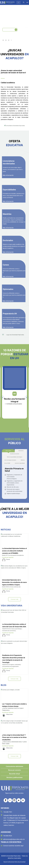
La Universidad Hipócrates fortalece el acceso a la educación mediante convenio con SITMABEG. (14, 551)
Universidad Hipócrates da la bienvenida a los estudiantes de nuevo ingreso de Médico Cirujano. (14, 582)
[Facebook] (6, 800)
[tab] (3, 40)
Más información (8, 175)
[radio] (23, 800)
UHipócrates (9, 714)
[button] (23, 2)
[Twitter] (10, 800)
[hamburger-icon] (18, 2)
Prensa (8, 559)
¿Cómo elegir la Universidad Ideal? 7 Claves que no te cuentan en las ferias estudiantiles (14, 737)
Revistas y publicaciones (14, 777)
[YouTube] (19, 800)
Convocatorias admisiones (14, 766)
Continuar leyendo (8, 557)
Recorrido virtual (14, 774)
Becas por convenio (14, 770)
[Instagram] (14, 800)
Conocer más (14, 599)
